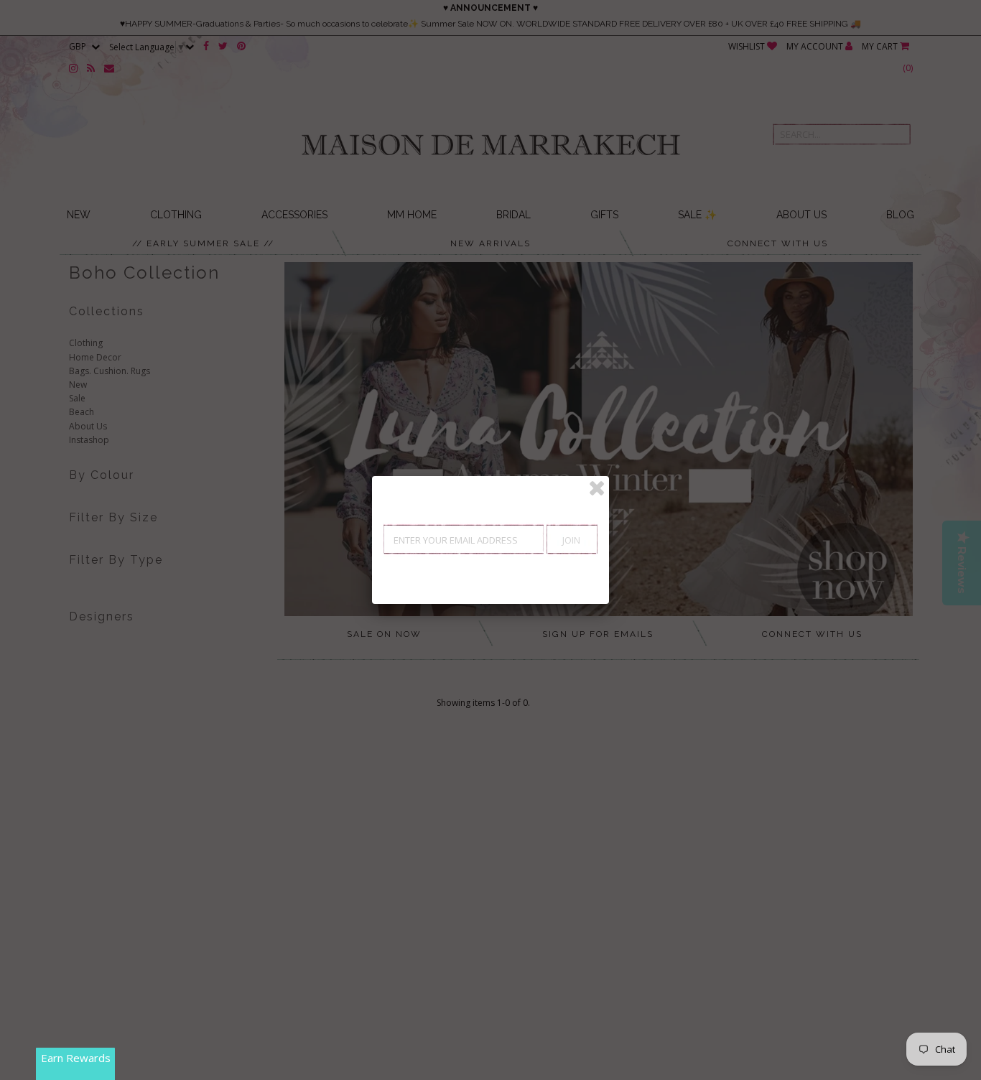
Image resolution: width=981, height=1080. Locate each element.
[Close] (597, 488)
